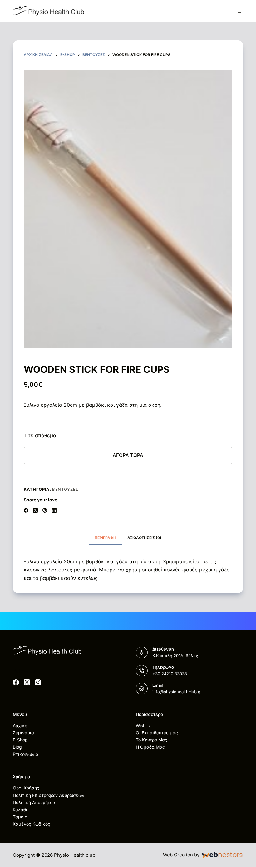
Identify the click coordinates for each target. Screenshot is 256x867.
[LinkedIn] (54, 510)
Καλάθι (20, 809)
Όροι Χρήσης (26, 787)
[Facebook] (26, 510)
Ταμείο (20, 816)
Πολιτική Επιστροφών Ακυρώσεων (48, 795)
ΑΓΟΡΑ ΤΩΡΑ (128, 455)
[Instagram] (38, 682)
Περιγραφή (105, 537)
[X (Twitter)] (35, 510)
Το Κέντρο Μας (151, 739)
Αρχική (20, 725)
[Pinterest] (44, 510)
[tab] (105, 538)
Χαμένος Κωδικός (31, 824)
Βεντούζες (65, 489)
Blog (17, 747)
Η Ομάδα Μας (150, 747)
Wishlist (143, 725)
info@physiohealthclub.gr (177, 691)
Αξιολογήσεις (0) (144, 537)
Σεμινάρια (23, 732)
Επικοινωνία (25, 754)
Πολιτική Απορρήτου (34, 802)
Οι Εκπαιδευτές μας (157, 732)
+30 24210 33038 (169, 673)
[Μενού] (240, 11)
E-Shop (20, 739)
